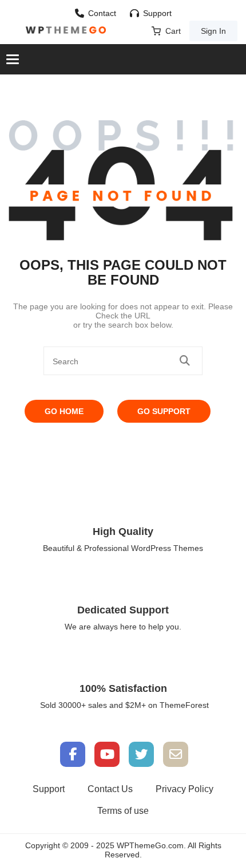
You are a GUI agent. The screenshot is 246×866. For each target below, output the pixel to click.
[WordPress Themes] (66, 30)
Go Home (64, 411)
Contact (102, 13)
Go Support (164, 411)
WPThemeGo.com (150, 845)
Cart (173, 31)
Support (157, 13)
